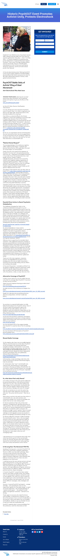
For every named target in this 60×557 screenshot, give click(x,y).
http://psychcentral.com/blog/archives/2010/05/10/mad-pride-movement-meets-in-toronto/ (17, 373)
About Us (5, 531)
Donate (4, 536)
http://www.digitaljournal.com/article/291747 (14, 286)
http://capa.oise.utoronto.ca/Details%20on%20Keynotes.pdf (18, 334)
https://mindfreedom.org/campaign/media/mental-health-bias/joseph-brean (16, 356)
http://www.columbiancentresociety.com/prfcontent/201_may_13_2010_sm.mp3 (24, 291)
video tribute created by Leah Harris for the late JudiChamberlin (16, 171)
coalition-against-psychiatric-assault (10, 30)
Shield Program (6, 542)
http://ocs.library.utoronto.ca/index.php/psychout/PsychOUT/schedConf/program (23, 329)
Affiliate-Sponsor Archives (8, 27)
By (14, 520)
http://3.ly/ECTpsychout (9, 322)
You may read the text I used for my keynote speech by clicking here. (16, 225)
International (6, 32)
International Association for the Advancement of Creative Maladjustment (16, 235)
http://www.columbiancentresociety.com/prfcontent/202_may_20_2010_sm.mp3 (24, 298)
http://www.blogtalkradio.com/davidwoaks (14, 314)
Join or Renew (6, 539)
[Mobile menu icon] (58, 4)
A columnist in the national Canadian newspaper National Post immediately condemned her (16, 129)
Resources (5, 544)
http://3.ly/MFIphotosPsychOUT (11, 102)
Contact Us (5, 534)
